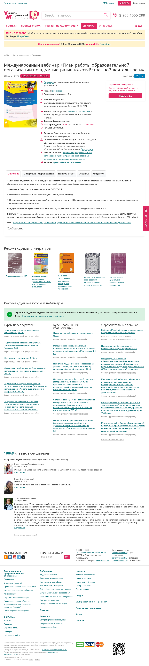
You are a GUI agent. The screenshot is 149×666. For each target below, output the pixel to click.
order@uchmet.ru (119, 560)
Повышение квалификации (61, 25)
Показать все (87, 149)
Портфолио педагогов (49, 600)
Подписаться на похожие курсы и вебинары (43, 316)
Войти (125, 3)
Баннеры (8, 631)
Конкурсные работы (48, 627)
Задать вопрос (146, 218)
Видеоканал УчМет (48, 575)
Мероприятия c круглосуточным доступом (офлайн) (18, 606)
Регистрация (139, 3)
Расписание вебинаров (112, 439)
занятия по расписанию (79, 111)
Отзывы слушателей (13, 583)
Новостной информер (85, 582)
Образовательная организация (28, 222)
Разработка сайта (10, 654)
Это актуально (82, 589)
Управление (68, 152)
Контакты (8, 620)
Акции (79, 614)
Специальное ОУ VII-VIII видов (53, 604)
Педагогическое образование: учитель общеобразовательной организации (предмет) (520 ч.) (22, 345)
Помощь (107, 25)
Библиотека (46, 571)
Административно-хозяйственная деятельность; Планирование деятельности (94, 222)
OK (66, 557)
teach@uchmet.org (120, 553)
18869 (9, 453)
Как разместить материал (51, 585)
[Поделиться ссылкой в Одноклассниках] (142, 76)
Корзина (110, 3)
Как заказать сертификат (51, 582)
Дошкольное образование (51, 578)
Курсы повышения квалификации (18, 590)
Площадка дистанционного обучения (56, 596)
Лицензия (49, 82)
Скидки (12, 25)
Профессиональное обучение (17, 601)
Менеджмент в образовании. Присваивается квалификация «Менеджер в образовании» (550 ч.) (25, 371)
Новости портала (83, 578)
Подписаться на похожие (35, 76)
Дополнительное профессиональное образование (14, 573)
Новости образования (85, 575)
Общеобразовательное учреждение (55, 589)
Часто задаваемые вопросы (16, 611)
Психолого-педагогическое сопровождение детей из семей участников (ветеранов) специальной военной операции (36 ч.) (73, 366)
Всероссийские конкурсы (51, 623)
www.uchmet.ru (51, 652)
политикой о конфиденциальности (54, 650)
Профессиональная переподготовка (20, 587)
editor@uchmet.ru (119, 558)
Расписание (9, 579)
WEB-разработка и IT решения (91, 602)
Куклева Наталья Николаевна (67, 162)
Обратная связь (11, 628)
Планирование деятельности (72, 159)
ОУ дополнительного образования (55, 593)
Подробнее (23, 36)
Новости (80, 571)
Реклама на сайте (12, 635)
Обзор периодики (83, 585)
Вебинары (89, 25)
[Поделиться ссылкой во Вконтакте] (137, 76)
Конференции (10, 594)
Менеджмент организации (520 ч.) (20, 358)
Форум (79, 595)
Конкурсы (45, 616)
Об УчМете (9, 617)
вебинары (57, 91)
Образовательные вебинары (16, 597)
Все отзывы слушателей (25, 535)
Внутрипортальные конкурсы (52, 620)
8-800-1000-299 (132, 15)
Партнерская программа (16, 3)
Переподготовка (30, 25)
